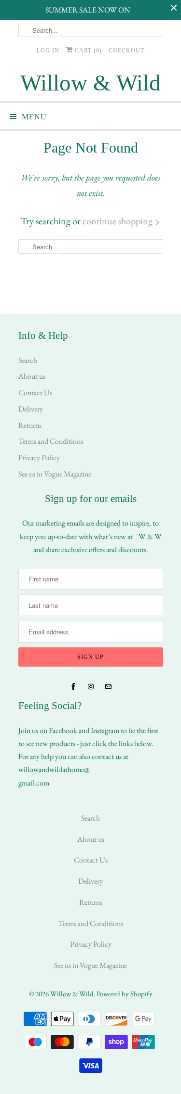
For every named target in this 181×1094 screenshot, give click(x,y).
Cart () (87, 50)
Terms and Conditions (50, 441)
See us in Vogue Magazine (54, 474)
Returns (30, 425)
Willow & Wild (72, 993)
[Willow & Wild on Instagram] (90, 687)
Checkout (126, 50)
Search (27, 360)
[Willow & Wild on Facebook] (73, 687)
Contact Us (35, 392)
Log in (48, 50)
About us (31, 376)
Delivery (30, 409)
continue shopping (118, 221)
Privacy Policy (39, 457)
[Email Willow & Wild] (108, 687)
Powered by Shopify (125, 993)
